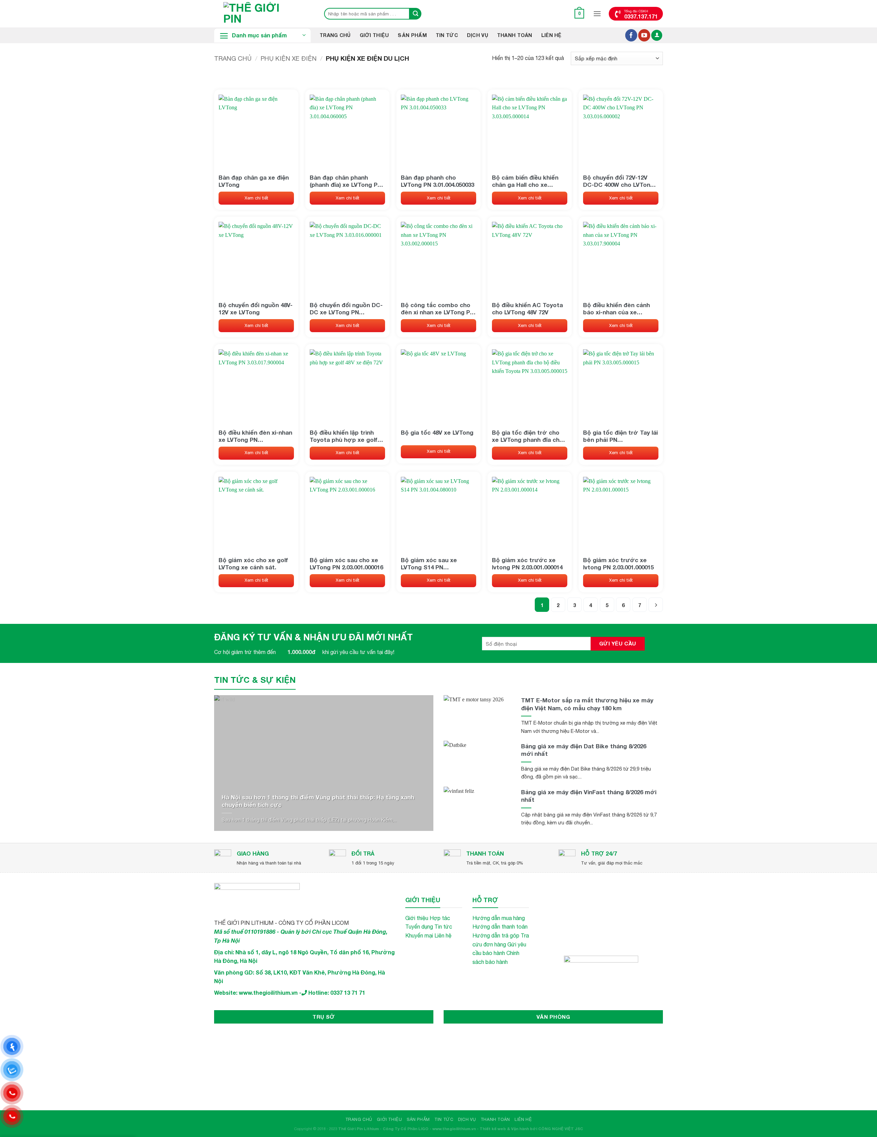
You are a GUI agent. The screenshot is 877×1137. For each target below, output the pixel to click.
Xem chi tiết (256, 198)
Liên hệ (551, 35)
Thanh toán (514, 35)
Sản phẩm (412, 35)
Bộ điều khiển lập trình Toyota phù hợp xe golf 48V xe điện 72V (344, 436)
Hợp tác (440, 918)
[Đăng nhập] (656, 35)
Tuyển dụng (419, 926)
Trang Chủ (335, 35)
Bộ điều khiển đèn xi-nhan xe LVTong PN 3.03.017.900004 (255, 436)
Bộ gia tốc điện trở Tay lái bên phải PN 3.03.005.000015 (620, 436)
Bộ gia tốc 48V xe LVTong (437, 432)
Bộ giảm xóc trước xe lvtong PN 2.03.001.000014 (527, 563)
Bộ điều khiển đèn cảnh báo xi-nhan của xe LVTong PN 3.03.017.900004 (619, 308)
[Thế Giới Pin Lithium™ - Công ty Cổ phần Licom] (262, 13)
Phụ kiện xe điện (289, 58)
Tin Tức (447, 35)
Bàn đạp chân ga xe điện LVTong (254, 181)
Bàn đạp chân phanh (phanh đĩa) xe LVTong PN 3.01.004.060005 (346, 181)
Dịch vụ (477, 35)
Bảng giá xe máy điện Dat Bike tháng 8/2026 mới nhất (583, 749)
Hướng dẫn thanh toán (500, 926)
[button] (579, 14)
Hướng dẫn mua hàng (498, 918)
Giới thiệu (374, 35)
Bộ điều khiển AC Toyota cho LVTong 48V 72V (527, 308)
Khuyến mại (419, 935)
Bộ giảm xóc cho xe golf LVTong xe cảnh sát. (253, 563)
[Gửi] (415, 14)
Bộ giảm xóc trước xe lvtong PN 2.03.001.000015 (618, 563)
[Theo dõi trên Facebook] (631, 35)
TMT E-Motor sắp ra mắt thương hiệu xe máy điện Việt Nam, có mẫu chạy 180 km (587, 704)
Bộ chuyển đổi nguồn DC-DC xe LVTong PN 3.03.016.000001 (346, 308)
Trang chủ (232, 58)
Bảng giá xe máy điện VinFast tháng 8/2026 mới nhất (588, 795)
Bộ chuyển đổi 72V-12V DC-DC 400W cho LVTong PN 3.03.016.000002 (618, 181)
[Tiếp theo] (656, 604)
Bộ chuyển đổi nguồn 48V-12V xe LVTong (256, 308)
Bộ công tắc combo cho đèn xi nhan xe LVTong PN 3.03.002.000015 (437, 308)
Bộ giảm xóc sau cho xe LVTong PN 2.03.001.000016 (346, 563)
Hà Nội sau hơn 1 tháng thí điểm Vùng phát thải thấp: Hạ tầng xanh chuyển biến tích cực (318, 801)
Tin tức (443, 926)
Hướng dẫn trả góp (495, 935)
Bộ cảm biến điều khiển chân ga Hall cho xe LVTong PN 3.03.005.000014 (528, 181)
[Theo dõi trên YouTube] (644, 35)
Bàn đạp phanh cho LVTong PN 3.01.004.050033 (437, 181)
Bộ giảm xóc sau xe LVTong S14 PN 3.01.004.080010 (429, 563)
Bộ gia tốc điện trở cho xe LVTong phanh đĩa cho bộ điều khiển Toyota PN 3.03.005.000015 (527, 436)
